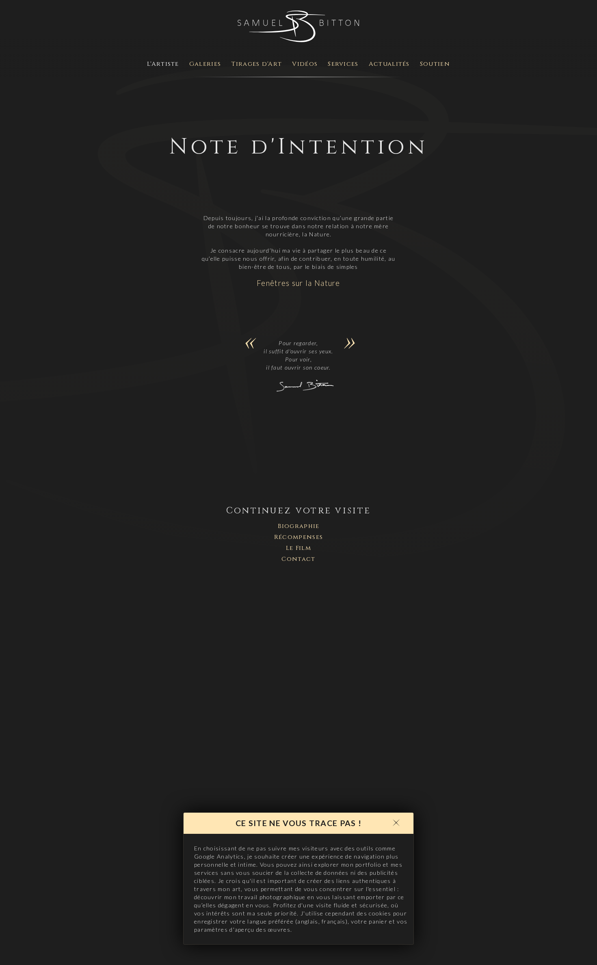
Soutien (435, 64)
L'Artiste (163, 64)
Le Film (298, 548)
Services (343, 64)
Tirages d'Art (256, 64)
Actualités (389, 64)
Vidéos (305, 64)
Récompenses (298, 537)
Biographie (299, 526)
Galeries (205, 64)
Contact (298, 559)
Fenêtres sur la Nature (298, 283)
